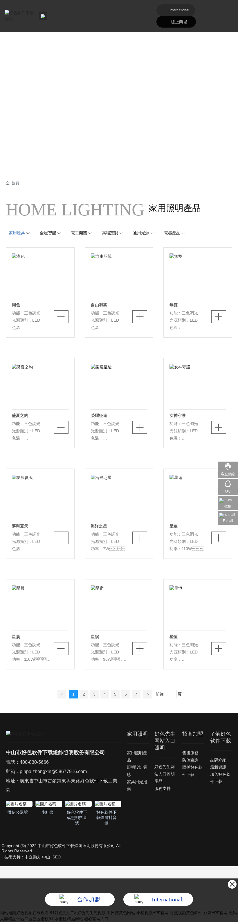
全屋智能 (48, 232)
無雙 (174, 304)
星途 (174, 526)
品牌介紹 (218, 759)
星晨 (16, 636)
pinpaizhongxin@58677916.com (53, 771)
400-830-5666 (34, 762)
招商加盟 (192, 734)
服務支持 (162, 788)
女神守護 (178, 415)
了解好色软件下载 (220, 737)
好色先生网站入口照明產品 (164, 774)
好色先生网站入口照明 (164, 741)
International (179, 10)
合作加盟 (88, 899)
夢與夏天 (20, 526)
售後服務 (190, 752)
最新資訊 (218, 767)
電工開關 (79, 232)
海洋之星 (99, 526)
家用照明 (137, 734)
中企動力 (33, 857)
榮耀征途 (99, 415)
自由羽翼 (99, 304)
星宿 (95, 636)
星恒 (174, 636)
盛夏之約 (20, 415)
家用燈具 (17, 232)
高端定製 (110, 232)
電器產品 (172, 232)
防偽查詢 (190, 760)
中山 (46, 857)
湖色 (16, 304)
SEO (57, 857)
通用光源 (141, 232)
